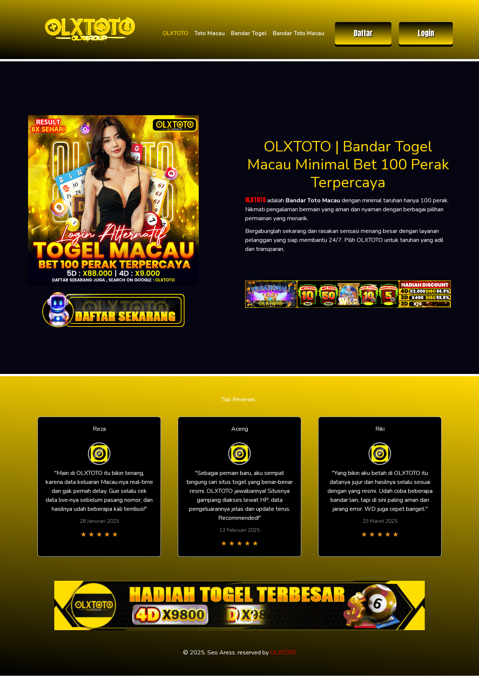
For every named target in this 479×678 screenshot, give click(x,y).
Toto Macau (209, 33)
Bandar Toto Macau (298, 33)
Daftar (363, 33)
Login (426, 33)
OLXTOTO (175, 33)
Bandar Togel (249, 33)
